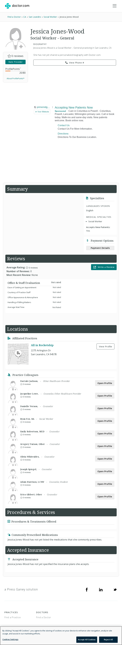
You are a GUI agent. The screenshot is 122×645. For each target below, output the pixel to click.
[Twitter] (115, 589)
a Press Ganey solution (21, 589)
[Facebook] (87, 589)
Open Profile (104, 383)
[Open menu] (115, 6)
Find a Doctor (43, 617)
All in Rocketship (42, 345)
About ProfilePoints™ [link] (15, 78)
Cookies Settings (10, 639)
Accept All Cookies (87, 639)
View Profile (105, 346)
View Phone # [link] (76, 62)
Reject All (108, 639)
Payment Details (100, 247)
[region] (61, 635)
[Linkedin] (101, 589)
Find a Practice (12, 617)
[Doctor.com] (17, 6)
